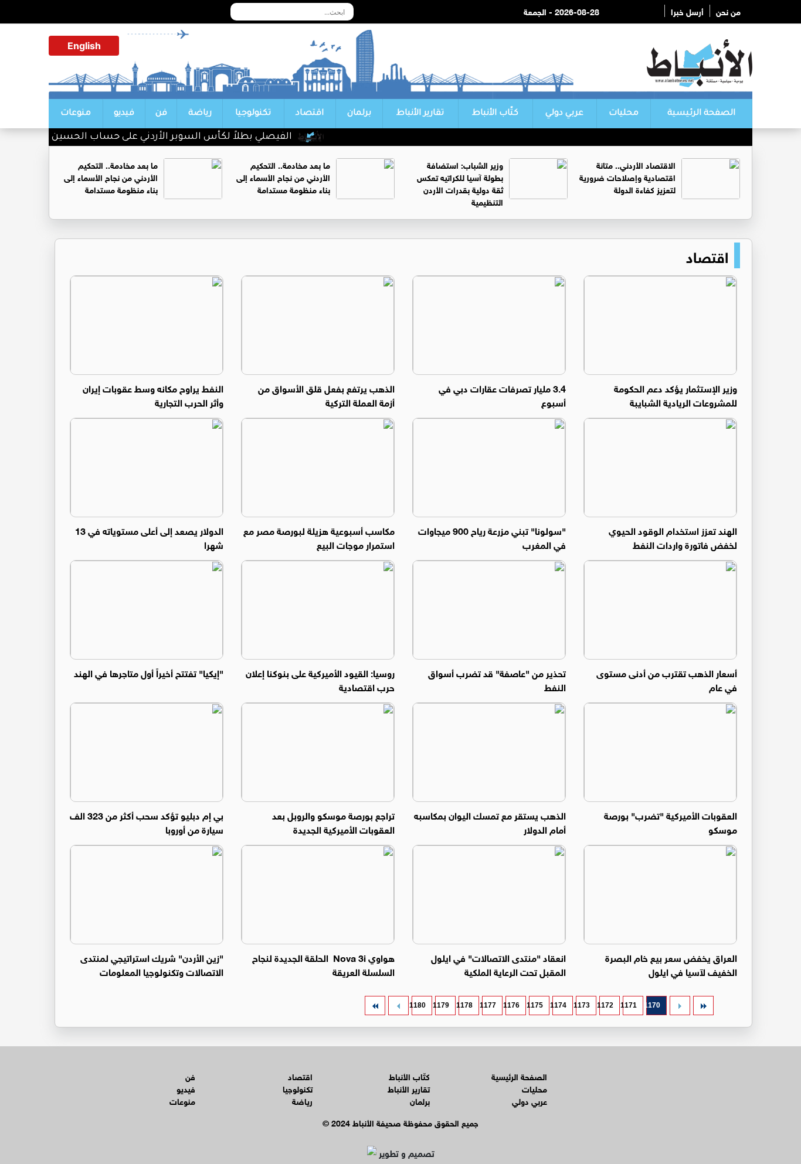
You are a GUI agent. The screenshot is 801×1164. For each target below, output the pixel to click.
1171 (630, 1005)
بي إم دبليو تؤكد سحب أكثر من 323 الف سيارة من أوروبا (146, 822)
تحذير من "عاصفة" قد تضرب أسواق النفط (497, 679)
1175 (536, 1005)
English (84, 46)
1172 (606, 1005)
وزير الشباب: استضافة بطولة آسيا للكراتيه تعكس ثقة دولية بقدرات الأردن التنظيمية (460, 183)
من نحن (728, 11)
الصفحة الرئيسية (701, 113)
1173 (583, 1005)
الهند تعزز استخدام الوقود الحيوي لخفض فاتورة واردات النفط (673, 537)
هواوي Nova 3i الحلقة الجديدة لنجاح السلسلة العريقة (323, 964)
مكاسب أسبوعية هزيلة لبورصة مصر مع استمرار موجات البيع (319, 537)
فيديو (124, 113)
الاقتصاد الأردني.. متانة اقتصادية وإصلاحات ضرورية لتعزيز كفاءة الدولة (627, 176)
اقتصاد (310, 113)
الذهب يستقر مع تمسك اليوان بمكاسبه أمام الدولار (490, 822)
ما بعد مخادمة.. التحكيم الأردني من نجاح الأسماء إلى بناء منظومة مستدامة (283, 176)
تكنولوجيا (253, 113)
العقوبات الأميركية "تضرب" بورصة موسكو (670, 822)
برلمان (359, 113)
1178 (466, 1005)
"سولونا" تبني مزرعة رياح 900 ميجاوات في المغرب (492, 537)
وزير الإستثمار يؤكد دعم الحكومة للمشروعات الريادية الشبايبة (675, 394)
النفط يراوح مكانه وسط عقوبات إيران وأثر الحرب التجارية (153, 394)
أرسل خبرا (687, 11)
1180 (419, 1005)
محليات (624, 113)
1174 (559, 1005)
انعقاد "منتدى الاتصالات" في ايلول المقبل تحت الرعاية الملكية (498, 964)
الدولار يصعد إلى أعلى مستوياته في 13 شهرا (149, 537)
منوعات (75, 113)
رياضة (200, 113)
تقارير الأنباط (420, 113)
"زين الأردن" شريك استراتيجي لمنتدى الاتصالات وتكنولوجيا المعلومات (151, 964)
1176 (512, 1005)
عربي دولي (564, 113)
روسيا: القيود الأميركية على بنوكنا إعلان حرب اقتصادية (320, 679)
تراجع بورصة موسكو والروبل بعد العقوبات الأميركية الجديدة (333, 822)
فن (161, 113)
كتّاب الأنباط (495, 113)
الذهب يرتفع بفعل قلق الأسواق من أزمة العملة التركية (326, 394)
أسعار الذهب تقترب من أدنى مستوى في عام (666, 679)
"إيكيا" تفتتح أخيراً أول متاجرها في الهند (148, 672)
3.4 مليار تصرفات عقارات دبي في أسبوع (502, 394)
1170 (653, 1005)
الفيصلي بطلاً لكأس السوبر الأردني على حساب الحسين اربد (183, 137)
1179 (442, 1005)
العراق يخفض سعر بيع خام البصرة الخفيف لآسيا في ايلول (671, 964)
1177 (489, 1005)
